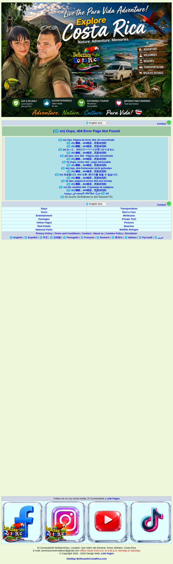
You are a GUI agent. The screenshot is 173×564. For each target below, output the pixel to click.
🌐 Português (71, 237)
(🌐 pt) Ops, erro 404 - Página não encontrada (86, 155)
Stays (44, 208)
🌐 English (16, 237)
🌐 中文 (43, 237)
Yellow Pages (44, 222)
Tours (44, 212)
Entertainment (44, 215)
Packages (44, 219)
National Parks (44, 229)
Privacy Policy (44, 233)
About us (98, 233)
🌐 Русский (145, 237)
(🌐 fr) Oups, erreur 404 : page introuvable (86, 162)
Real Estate (44, 226)
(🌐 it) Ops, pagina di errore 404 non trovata (86, 181)
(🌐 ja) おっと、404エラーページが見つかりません (86, 149)
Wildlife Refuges (128, 229)
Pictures (129, 222)
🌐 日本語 (55, 237)
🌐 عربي (158, 237)
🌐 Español (30, 237)
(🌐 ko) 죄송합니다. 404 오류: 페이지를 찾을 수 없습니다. (86, 174)
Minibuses (129, 215)
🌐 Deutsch (102, 237)
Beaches (129, 226)
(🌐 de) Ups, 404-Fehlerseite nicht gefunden (86, 168)
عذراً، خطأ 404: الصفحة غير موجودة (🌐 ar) (86, 193)
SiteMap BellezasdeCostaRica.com (86, 558)
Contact (162, 123)
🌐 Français (87, 237)
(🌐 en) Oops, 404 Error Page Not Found (86, 131)
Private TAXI (129, 219)
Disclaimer (131, 233)
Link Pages (113, 498)
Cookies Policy (114, 233)
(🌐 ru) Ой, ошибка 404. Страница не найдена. (86, 187)
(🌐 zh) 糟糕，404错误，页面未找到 (86, 143)
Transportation (128, 208)
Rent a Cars (129, 212)
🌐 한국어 (117, 237)
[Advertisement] (82, 280)
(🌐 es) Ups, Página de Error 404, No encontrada (86, 140)
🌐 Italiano (130, 237)
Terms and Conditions (67, 233)
